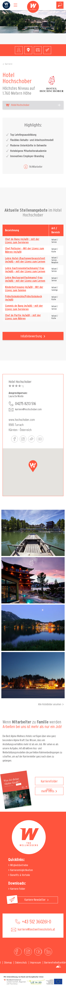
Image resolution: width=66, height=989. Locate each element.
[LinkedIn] (48, 952)
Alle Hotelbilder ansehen (49, 704)
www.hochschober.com (22, 419)
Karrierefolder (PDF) (49, 782)
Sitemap (8, 962)
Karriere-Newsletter (35, 899)
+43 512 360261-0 (36, 921)
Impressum (35, 962)
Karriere (8, 64)
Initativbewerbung (31, 336)
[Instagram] (28, 952)
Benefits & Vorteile (20, 875)
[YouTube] (38, 952)
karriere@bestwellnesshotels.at (36, 929)
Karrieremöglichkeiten (21, 870)
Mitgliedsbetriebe (19, 865)
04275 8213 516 (25, 404)
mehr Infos (47, 791)
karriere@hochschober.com (28, 409)
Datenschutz (21, 962)
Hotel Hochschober (20, 105)
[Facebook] (18, 952)
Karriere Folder (17, 888)
